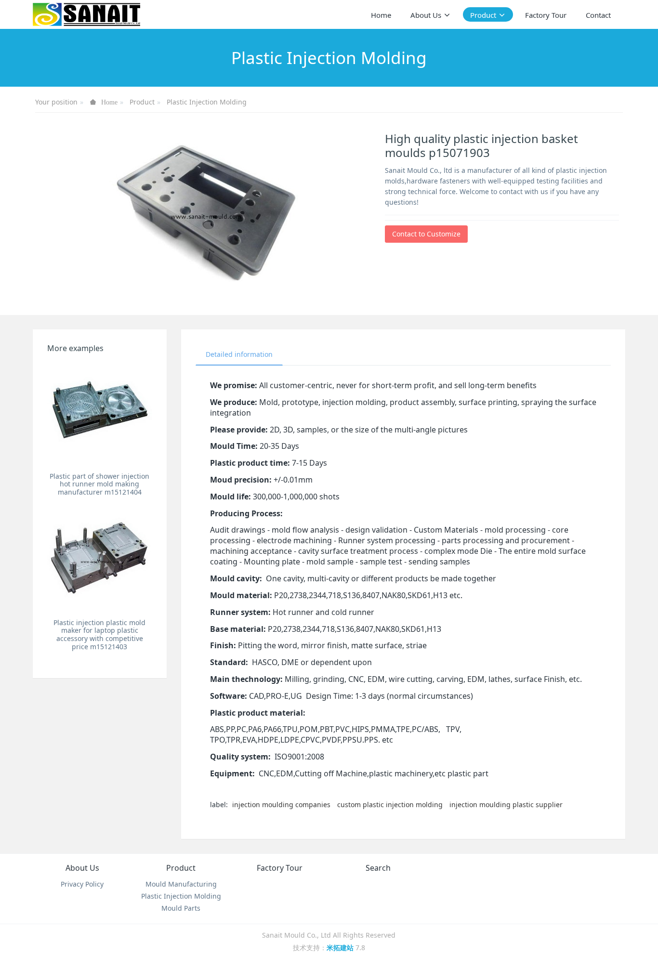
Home (381, 15)
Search (378, 868)
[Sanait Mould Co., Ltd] (86, 14)
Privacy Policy (82, 884)
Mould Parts (180, 908)
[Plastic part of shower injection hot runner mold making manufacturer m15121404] (99, 415)
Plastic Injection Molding (207, 101)
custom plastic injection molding (390, 804)
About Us (82, 868)
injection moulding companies (281, 804)
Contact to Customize (426, 233)
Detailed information (239, 354)
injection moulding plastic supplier (506, 804)
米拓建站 (341, 947)
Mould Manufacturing (181, 884)
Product (142, 101)
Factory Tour (280, 868)
